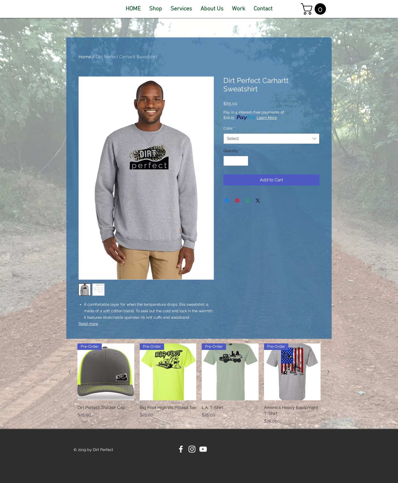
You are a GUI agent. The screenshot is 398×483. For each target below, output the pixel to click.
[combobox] (271, 138)
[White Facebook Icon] (180, 449)
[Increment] (244, 161)
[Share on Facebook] (227, 200)
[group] (199, 383)
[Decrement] (227, 161)
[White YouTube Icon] (203, 449)
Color (229, 128)
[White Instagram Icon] (192, 449)
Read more (88, 323)
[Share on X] (258, 200)
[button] (315, 9)
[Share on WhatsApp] (247, 200)
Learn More (267, 117)
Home (85, 56)
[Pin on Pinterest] (237, 200)
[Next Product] (328, 371)
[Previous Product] (69, 371)
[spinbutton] (236, 161)
